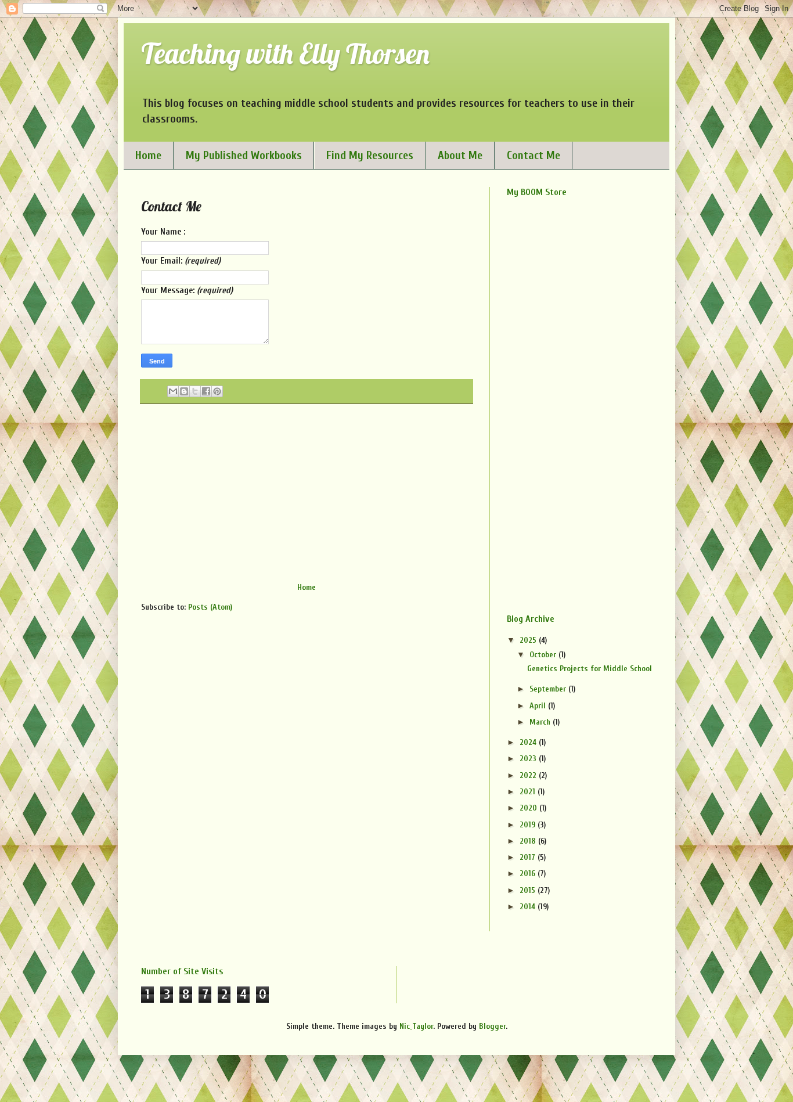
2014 (529, 907)
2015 (529, 890)
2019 (529, 825)
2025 (529, 640)
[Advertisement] (306, 493)
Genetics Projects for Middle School (589, 669)
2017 (529, 857)
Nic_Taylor (416, 1026)
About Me (460, 155)
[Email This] (173, 391)
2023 (529, 759)
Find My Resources (369, 155)
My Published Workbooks (244, 155)
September (548, 689)
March (541, 722)
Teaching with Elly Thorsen (285, 53)
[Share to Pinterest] (217, 391)
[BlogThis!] (184, 391)
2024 (529, 742)
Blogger (492, 1026)
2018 (529, 841)
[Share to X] (195, 391)
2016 (529, 873)
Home (148, 155)
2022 (529, 775)
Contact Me (533, 155)
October (543, 655)
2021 (529, 792)
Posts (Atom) (210, 607)
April (538, 706)
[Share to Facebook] (206, 391)
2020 (529, 808)
